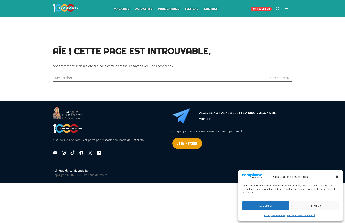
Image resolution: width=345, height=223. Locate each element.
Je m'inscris (187, 143)
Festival (191, 9)
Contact (210, 9)
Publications (168, 9)
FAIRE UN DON (262, 9)
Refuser (315, 205)
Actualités (143, 9)
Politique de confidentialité (301, 215)
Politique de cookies (274, 215)
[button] (337, 177)
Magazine (121, 9)
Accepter (266, 205)
